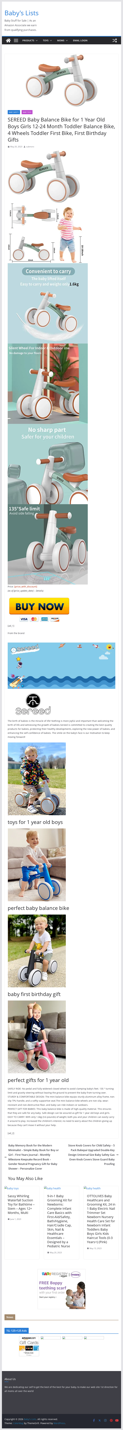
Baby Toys (27, 112)
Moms (60, 40)
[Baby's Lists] (8, 40)
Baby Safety (14, 112)
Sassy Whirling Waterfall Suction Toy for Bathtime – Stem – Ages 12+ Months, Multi (21, 1204)
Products (28, 40)
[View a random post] (115, 40)
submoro (30, 146)
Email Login (80, 40)
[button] (36, 40)
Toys (46, 40)
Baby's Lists (21, 12)
